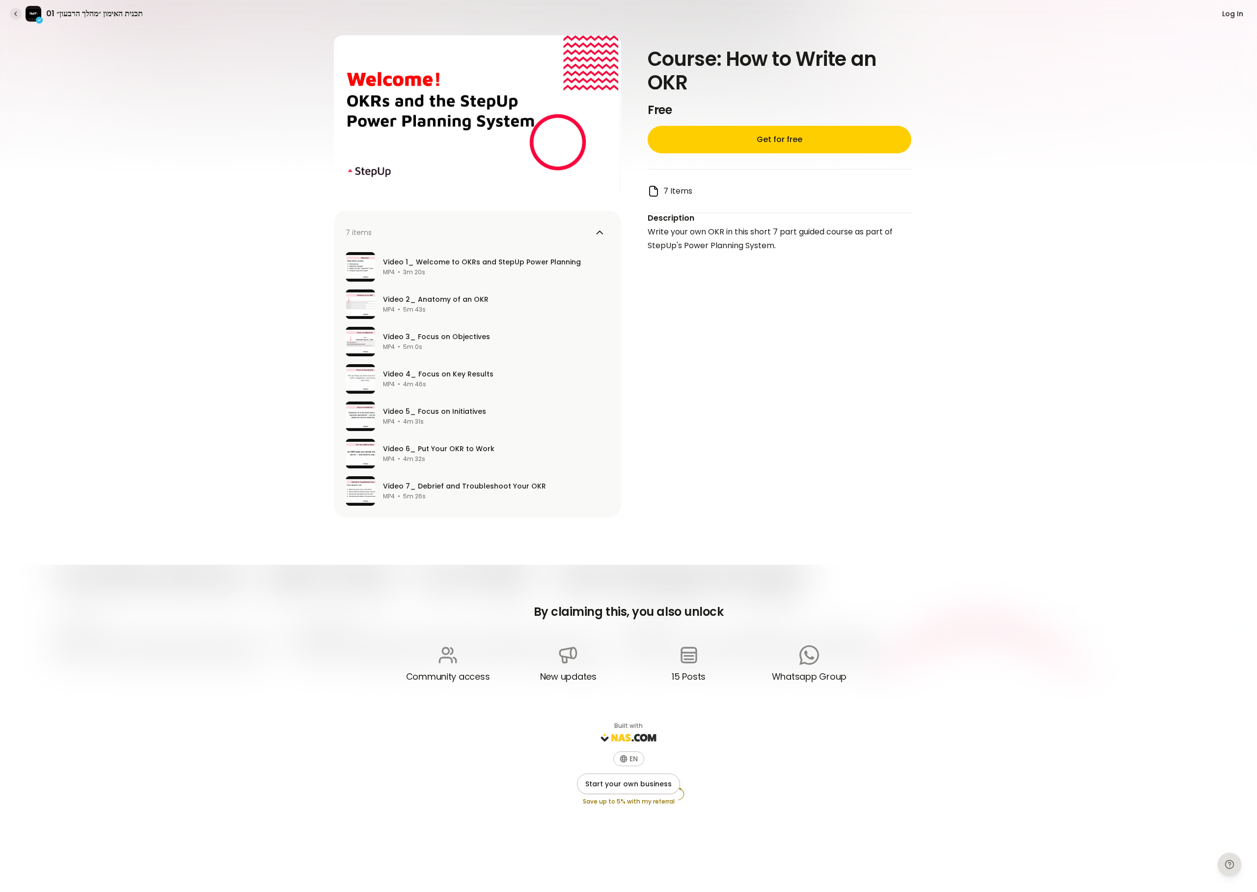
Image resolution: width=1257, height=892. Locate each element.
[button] (628, 758)
